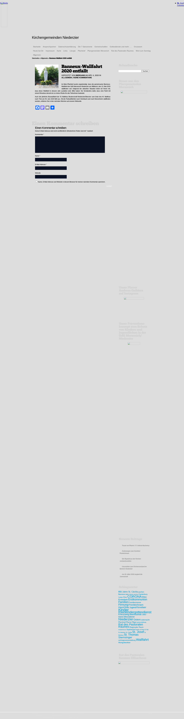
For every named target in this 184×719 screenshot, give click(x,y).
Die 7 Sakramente (85, 47)
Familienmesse (135, 602)
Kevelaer (141, 607)
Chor (125, 597)
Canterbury (143, 594)
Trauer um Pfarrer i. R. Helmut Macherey (135, 545)
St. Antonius (121, 632)
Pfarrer (129, 622)
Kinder (123, 610)
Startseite (37, 47)
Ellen (144, 597)
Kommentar (39, 134)
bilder (127, 594)
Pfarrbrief (81, 51)
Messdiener (129, 617)
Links (65, 51)
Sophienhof (130, 629)
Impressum (50, 51)
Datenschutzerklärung (67, 47)
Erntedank (123, 599)
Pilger (134, 622)
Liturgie (73, 51)
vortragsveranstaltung (127, 640)
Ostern (137, 619)
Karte (59, 51)
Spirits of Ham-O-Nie (142, 629)
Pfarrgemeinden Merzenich (98, 51)
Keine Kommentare (82, 78)
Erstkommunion (137, 599)
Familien (123, 602)
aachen (141, 592)
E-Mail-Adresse (41, 164)
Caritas (120, 597)
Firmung (123, 604)
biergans (80, 75)
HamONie (123, 607)
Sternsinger (125, 637)
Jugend (132, 607)
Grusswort (138, 47)
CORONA (134, 596)
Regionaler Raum (136, 627)
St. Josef (138, 631)
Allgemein (37, 55)
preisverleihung (141, 622)
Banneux (121, 594)
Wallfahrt (142, 639)
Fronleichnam (136, 604)
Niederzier (125, 619)
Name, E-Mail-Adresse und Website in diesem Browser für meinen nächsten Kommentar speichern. (71, 182)
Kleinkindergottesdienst (134, 612)
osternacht (145, 620)
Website (38, 173)
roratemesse (122, 629)
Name (37, 156)
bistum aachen (133, 594)
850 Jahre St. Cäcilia (128, 592)
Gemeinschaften (101, 47)
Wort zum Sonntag (143, 51)
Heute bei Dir (38, 51)
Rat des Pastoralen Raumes (122, 51)
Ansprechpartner (49, 47)
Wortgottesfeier (124, 642)
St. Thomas (131, 634)
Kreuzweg (123, 614)
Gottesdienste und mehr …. (121, 47)
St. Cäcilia (129, 632)
